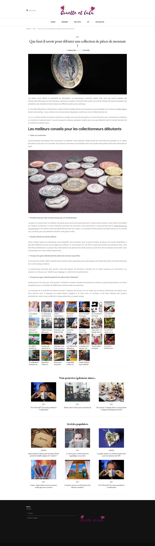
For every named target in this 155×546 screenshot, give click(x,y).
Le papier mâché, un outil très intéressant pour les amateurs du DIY (111, 454)
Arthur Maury (121, 109)
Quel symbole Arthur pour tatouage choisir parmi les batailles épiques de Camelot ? (43, 454)
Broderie (65, 22)
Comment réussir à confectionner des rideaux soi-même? (77, 486)
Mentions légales (33, 518)
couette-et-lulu (72, 50)
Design (53, 22)
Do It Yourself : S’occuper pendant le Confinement (44, 408)
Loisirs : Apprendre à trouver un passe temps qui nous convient (43, 486)
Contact (30, 513)
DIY (88, 22)
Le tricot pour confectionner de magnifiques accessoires (77, 454)
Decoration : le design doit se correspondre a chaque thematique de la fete (111, 408)
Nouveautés (100, 22)
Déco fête (77, 22)
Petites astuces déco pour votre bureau (77, 407)
